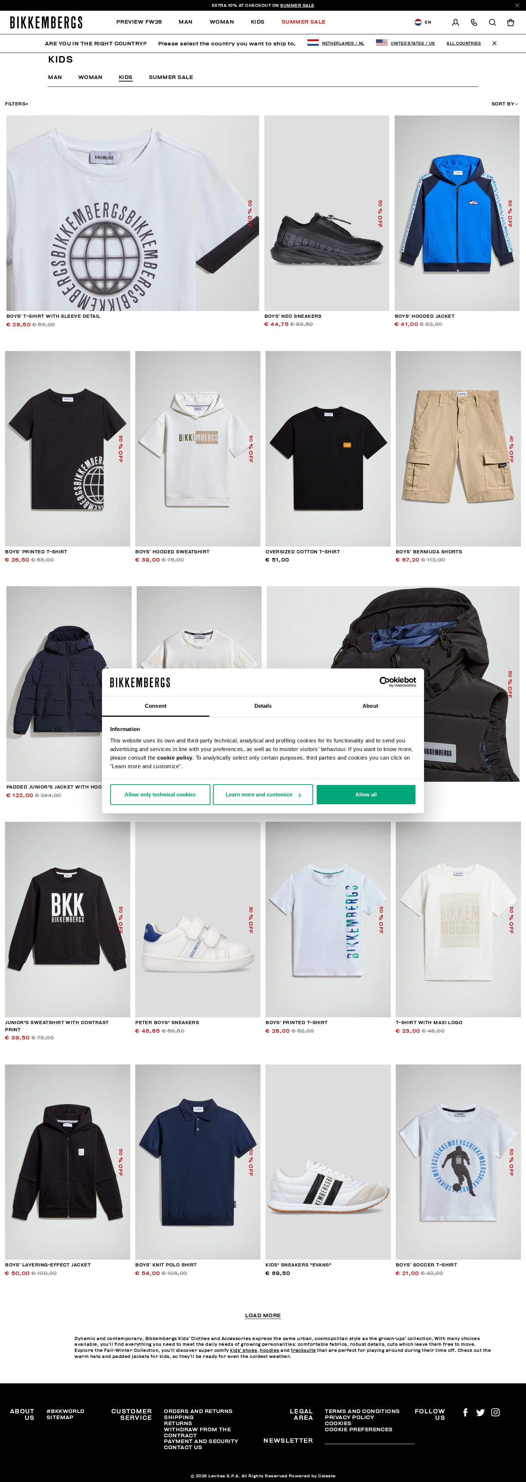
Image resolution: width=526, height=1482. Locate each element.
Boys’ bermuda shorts (429, 551)
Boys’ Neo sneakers (293, 316)
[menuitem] (143, 22)
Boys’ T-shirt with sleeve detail (53, 316)
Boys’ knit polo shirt (166, 1265)
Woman (90, 77)
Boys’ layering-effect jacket (48, 1265)
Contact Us (183, 1447)
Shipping (179, 1417)
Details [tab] (263, 706)
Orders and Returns (198, 1411)
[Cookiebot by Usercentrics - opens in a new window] (385, 682)
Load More (263, 1315)
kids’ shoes (243, 1350)
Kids (126, 77)
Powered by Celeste (312, 1476)
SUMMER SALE (297, 5)
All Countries (464, 43)
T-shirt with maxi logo (429, 1022)
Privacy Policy (349, 1417)
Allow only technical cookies (160, 794)
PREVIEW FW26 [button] (139, 22)
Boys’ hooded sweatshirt (172, 551)
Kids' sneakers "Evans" (298, 1265)
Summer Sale (171, 77)
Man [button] (186, 22)
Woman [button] (222, 22)
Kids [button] (258, 22)
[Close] (517, 5)
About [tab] (370, 706)
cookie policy (175, 758)
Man (55, 77)
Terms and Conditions (362, 1411)
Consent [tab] (155, 706)
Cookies (338, 1423)
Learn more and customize (259, 794)
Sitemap (60, 1417)
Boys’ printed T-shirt (36, 551)
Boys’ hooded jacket (425, 316)
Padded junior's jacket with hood (56, 787)
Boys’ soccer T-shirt (426, 1265)
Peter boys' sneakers (167, 1022)
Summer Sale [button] (304, 22)
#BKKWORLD (65, 1411)
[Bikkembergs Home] (46, 22)
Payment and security (201, 1441)
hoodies (269, 1350)
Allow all (366, 794)
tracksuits (303, 1350)
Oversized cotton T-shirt (303, 551)
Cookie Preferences (359, 1429)
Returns (178, 1423)
